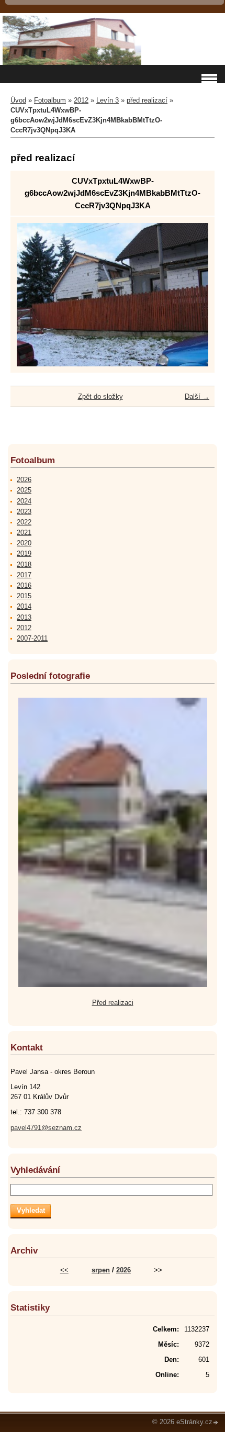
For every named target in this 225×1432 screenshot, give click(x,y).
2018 (24, 564)
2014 (24, 606)
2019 (24, 553)
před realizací (147, 100)
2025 (24, 490)
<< (64, 1270)
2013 (24, 617)
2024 (24, 501)
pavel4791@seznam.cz (46, 1128)
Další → (197, 396)
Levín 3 (107, 100)
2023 (24, 512)
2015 (24, 596)
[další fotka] (191, 295)
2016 (24, 585)
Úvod (18, 100)
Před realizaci (112, 1002)
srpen (101, 1270)
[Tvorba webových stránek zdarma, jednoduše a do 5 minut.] (216, 1422)
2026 (24, 480)
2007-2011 (32, 638)
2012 (81, 100)
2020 (24, 543)
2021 (24, 532)
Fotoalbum (50, 100)
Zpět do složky (100, 396)
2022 (24, 522)
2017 (24, 575)
